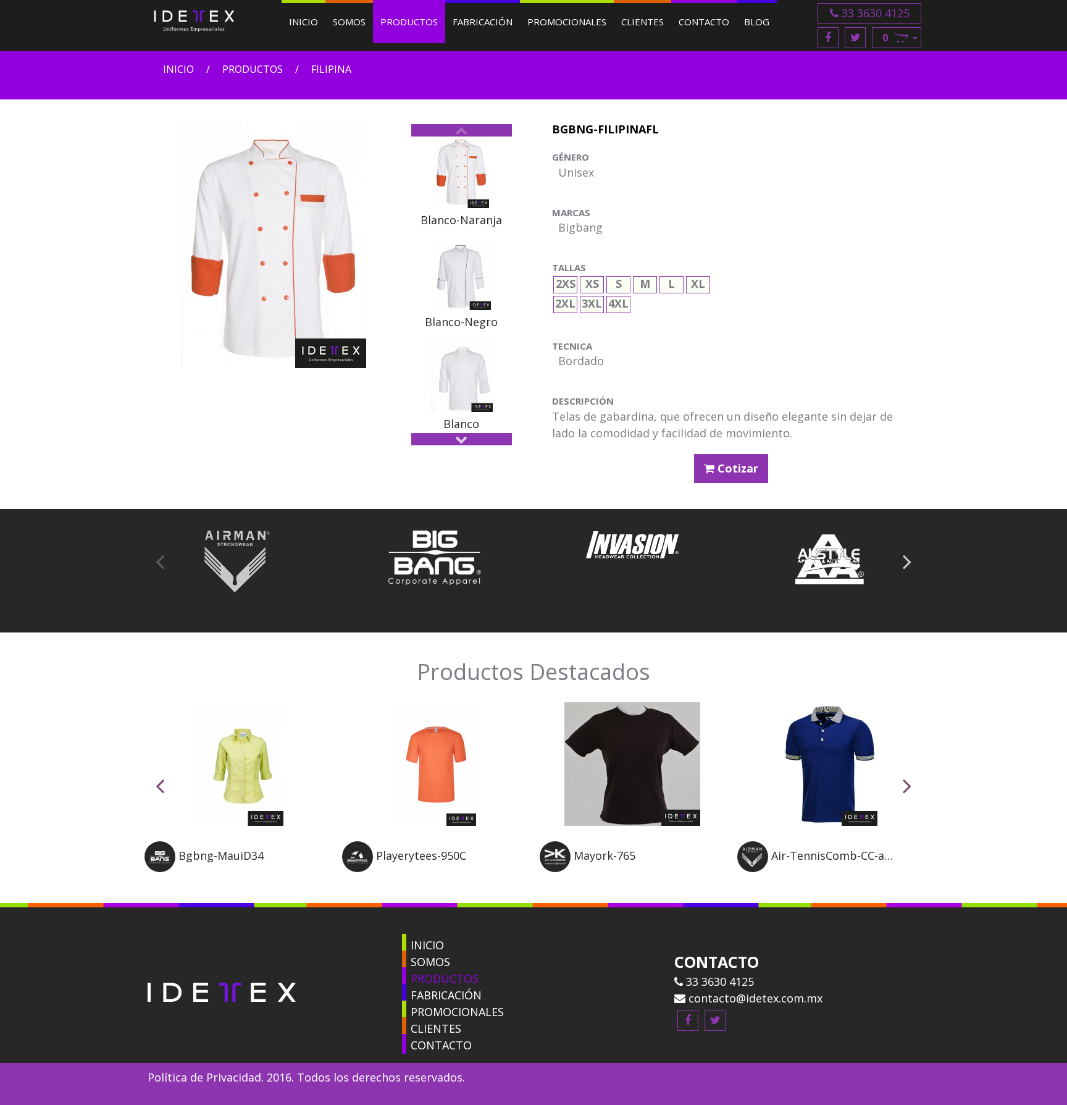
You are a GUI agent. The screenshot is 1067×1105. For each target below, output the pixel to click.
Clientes (642, 21)
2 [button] (533, 887)
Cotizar (736, 468)
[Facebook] (828, 37)
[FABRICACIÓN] (404, 992)
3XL (592, 302)
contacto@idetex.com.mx (753, 998)
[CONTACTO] (404, 1042)
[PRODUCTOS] (404, 975)
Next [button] (461, 439)
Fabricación (483, 21)
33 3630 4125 (874, 13)
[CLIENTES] (404, 1025)
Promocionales (566, 21)
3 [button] (552, 887)
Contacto (704, 21)
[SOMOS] (404, 959)
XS (592, 282)
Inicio (303, 21)
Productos (409, 21)
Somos (349, 21)
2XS (565, 282)
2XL (565, 302)
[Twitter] (855, 37)
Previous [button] (461, 130)
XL (698, 282)
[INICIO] (404, 942)
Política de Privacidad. (206, 1077)
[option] (461, 181)
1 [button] (515, 887)
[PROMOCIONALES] (404, 1009)
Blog (756, 21)
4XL (618, 302)
